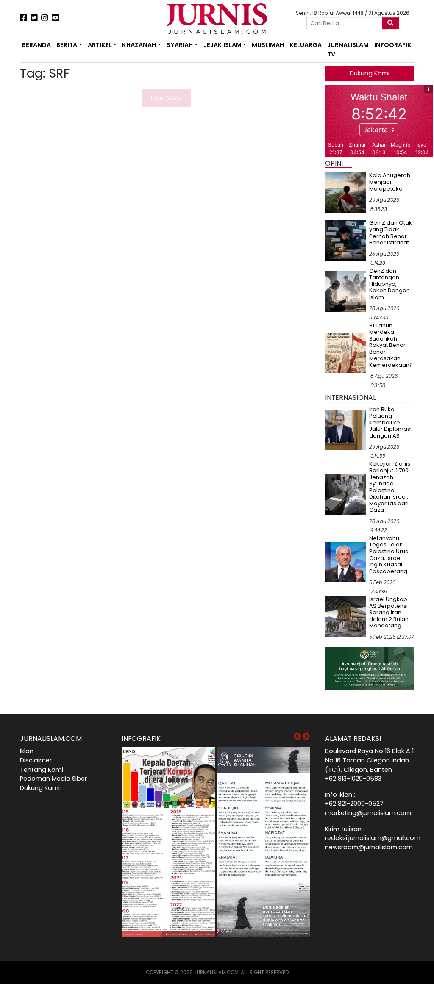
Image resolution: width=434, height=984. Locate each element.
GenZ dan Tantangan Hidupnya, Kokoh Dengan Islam (389, 284)
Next (306, 736)
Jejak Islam (222, 45)
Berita (66, 45)
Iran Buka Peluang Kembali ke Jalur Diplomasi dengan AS (390, 422)
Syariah (180, 45)
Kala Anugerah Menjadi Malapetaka (389, 181)
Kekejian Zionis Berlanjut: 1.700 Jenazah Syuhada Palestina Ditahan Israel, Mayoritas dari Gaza (389, 487)
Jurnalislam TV (348, 49)
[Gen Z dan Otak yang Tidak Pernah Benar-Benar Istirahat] (345, 240)
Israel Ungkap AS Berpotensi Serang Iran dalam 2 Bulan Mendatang (389, 612)
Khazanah (139, 45)
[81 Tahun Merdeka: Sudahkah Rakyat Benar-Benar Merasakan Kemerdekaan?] (345, 352)
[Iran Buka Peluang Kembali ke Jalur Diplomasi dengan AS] (345, 429)
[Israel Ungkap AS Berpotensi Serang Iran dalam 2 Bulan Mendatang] (345, 616)
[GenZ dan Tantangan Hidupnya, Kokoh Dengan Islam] (345, 291)
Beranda (36, 45)
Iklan (26, 751)
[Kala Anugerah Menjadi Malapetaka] (345, 192)
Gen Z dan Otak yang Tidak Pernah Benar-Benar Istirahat (390, 233)
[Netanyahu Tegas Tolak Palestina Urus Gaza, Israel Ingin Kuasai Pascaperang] (345, 561)
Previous (297, 736)
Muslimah (268, 45)
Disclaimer (36, 760)
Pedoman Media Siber (53, 778)
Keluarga (305, 45)
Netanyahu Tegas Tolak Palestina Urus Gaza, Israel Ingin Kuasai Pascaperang (388, 554)
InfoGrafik (393, 45)
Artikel (100, 45)
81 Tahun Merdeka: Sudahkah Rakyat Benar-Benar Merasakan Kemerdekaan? (391, 345)
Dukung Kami (369, 73)
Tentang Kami (41, 769)
